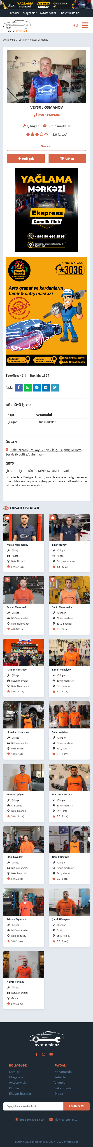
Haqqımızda (63, 1072)
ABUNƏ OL (76, 1106)
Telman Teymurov (17, 919)
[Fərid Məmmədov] (23, 652)
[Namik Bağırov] (69, 839)
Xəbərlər (60, 1077)
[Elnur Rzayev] (69, 527)
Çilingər (16, 550)
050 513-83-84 (49, 115)
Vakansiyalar (63, 1088)
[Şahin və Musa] (69, 714)
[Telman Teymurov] (23, 902)
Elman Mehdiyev (61, 670)
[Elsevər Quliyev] (23, 777)
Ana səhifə (9, 40)
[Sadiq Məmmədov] (69, 589)
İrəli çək (27, 159)
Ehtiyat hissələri (69, 13)
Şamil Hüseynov (61, 919)
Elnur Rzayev (59, 545)
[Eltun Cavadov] (23, 839)
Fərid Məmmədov (17, 670)
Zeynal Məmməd (16, 607)
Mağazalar (30, 13)
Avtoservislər (48, 13)
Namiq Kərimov (15, 982)
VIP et (69, 159)
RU (75, 25)
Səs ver (46, 146)
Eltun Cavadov (15, 857)
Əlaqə (58, 1094)
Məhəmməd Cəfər (62, 794)
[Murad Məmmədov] (23, 527)
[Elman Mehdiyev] (69, 652)
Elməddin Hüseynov (18, 732)
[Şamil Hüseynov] (69, 902)
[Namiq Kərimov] (23, 964)
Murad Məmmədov (17, 545)
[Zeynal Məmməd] (23, 589)
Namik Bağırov (60, 857)
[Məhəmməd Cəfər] (69, 777)
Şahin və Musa (60, 732)
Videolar (60, 1083)
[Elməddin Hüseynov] (23, 714)
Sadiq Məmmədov (62, 607)
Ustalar (14, 13)
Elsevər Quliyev (15, 794)
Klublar (14, 1088)
